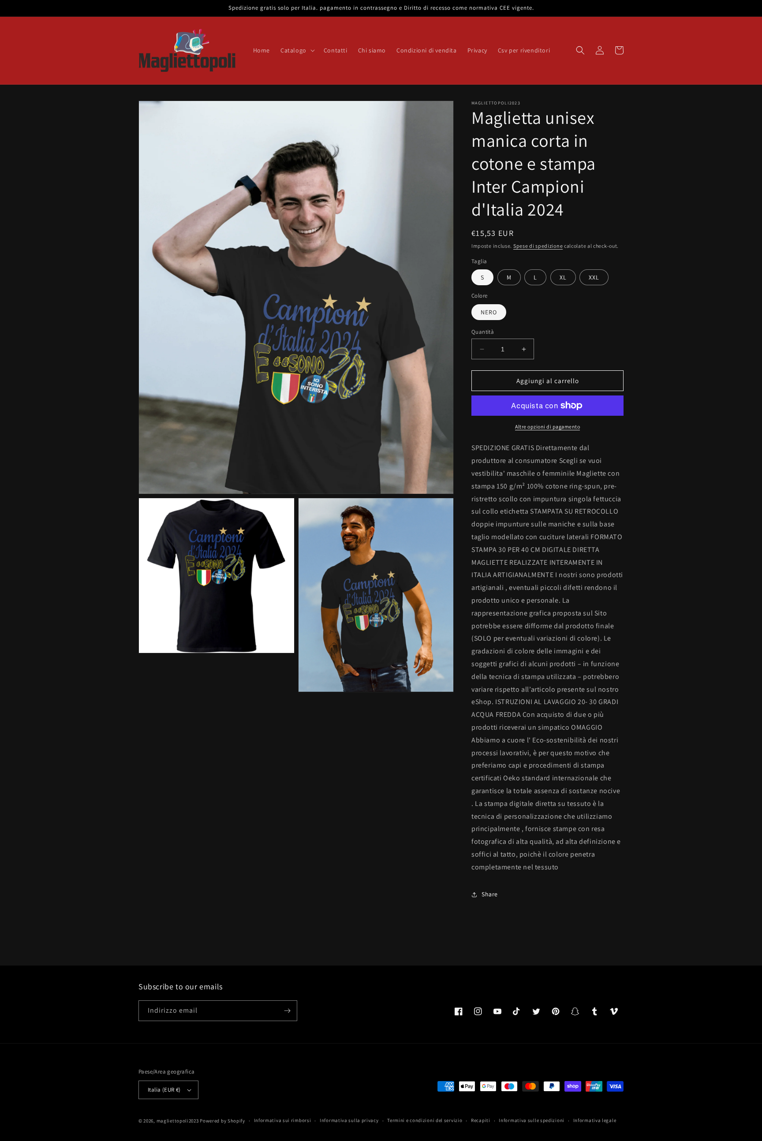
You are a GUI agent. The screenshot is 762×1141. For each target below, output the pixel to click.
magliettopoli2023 (178, 1121)
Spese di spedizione (538, 245)
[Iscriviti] (287, 1010)
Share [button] (490, 894)
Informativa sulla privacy (349, 1120)
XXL (594, 277)
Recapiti (480, 1120)
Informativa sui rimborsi (282, 1120)
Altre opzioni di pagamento (547, 426)
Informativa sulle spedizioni (531, 1120)
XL (563, 277)
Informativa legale (594, 1120)
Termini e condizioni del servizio (424, 1120)
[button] (296, 50)
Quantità (482, 332)
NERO (489, 312)
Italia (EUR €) (164, 1089)
